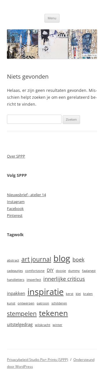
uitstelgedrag (20, 324)
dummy (74, 271)
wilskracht (42, 325)
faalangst (89, 271)
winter (57, 325)
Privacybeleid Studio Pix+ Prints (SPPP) (37, 359)
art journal (36, 259)
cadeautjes (15, 271)
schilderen (59, 303)
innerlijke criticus (64, 278)
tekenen (53, 313)
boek (78, 259)
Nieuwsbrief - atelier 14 (26, 194)
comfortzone (34, 271)
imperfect (34, 280)
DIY (50, 270)
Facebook (15, 208)
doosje (61, 271)
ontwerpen (26, 303)
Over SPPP (16, 156)
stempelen (22, 314)
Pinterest (15, 215)
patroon (43, 303)
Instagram (16, 201)
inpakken (16, 293)
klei (78, 294)
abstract (13, 260)
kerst (69, 294)
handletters (15, 280)
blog (61, 258)
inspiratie (45, 292)
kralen (88, 294)
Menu (52, 18)
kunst (11, 303)
